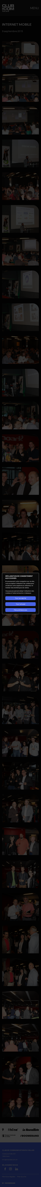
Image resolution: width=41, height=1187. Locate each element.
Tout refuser (20, 604)
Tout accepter (20, 598)
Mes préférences (20, 610)
